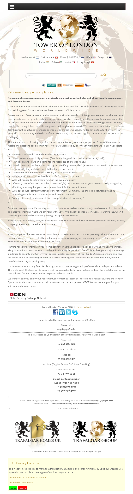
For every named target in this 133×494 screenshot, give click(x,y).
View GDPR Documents (21, 482)
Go (101, 75)
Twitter (68, 312)
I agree (13, 487)
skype (75, 312)
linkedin (62, 312)
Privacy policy (83, 306)
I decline (22, 487)
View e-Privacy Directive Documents (27, 477)
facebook (55, 312)
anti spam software (68, 408)
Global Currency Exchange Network (28, 298)
